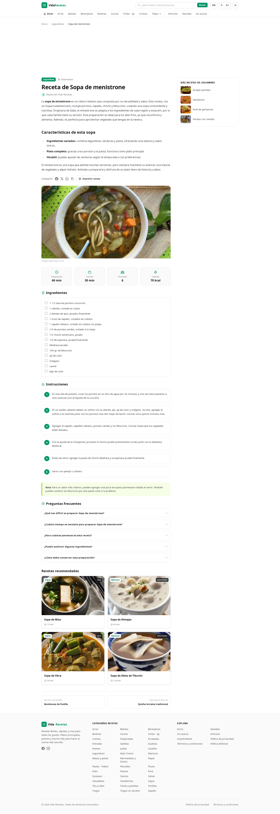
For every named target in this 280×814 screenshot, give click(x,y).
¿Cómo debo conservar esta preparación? (69, 557)
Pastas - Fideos (100, 766)
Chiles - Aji (129, 13)
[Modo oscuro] (235, 5)
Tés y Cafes (98, 785)
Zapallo (152, 790)
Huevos (96, 748)
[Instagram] (48, 748)
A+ (227, 5)
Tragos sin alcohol (130, 790)
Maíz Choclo (126, 753)
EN (213, 5)
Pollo (95, 771)
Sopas (151, 781)
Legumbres (58, 23)
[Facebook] (56, 178)
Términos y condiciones (190, 743)
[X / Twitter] (62, 178)
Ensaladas (153, 738)
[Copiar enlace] (72, 178)
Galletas (124, 743)
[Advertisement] (140, 51)
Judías (123, 748)
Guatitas (152, 743)
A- (222, 5)
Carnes (115, 13)
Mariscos (153, 753)
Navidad (186, 13)
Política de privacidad (222, 738)
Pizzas (151, 766)
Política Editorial (219, 743)
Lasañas (152, 748)
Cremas (143, 13)
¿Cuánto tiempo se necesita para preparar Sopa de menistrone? (83, 524)
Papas (151, 758)
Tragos (96, 790)
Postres (124, 771)
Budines (102, 13)
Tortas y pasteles (129, 785)
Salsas (151, 776)
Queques (97, 776)
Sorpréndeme (184, 738)
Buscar (202, 5)
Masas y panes (100, 758)
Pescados (125, 766)
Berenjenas (87, 13)
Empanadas (126, 738)
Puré (150, 771)
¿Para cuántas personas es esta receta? (68, 535)
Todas (155, 13)
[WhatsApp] (67, 178)
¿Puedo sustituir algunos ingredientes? (68, 546)
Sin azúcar (201, 13)
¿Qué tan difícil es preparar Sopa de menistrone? (74, 513)
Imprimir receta (91, 178)
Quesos (124, 776)
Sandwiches (126, 781)
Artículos (173, 13)
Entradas (97, 743)
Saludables (98, 781)
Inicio (50, 13)
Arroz (61, 13)
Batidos (72, 13)
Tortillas (152, 785)
